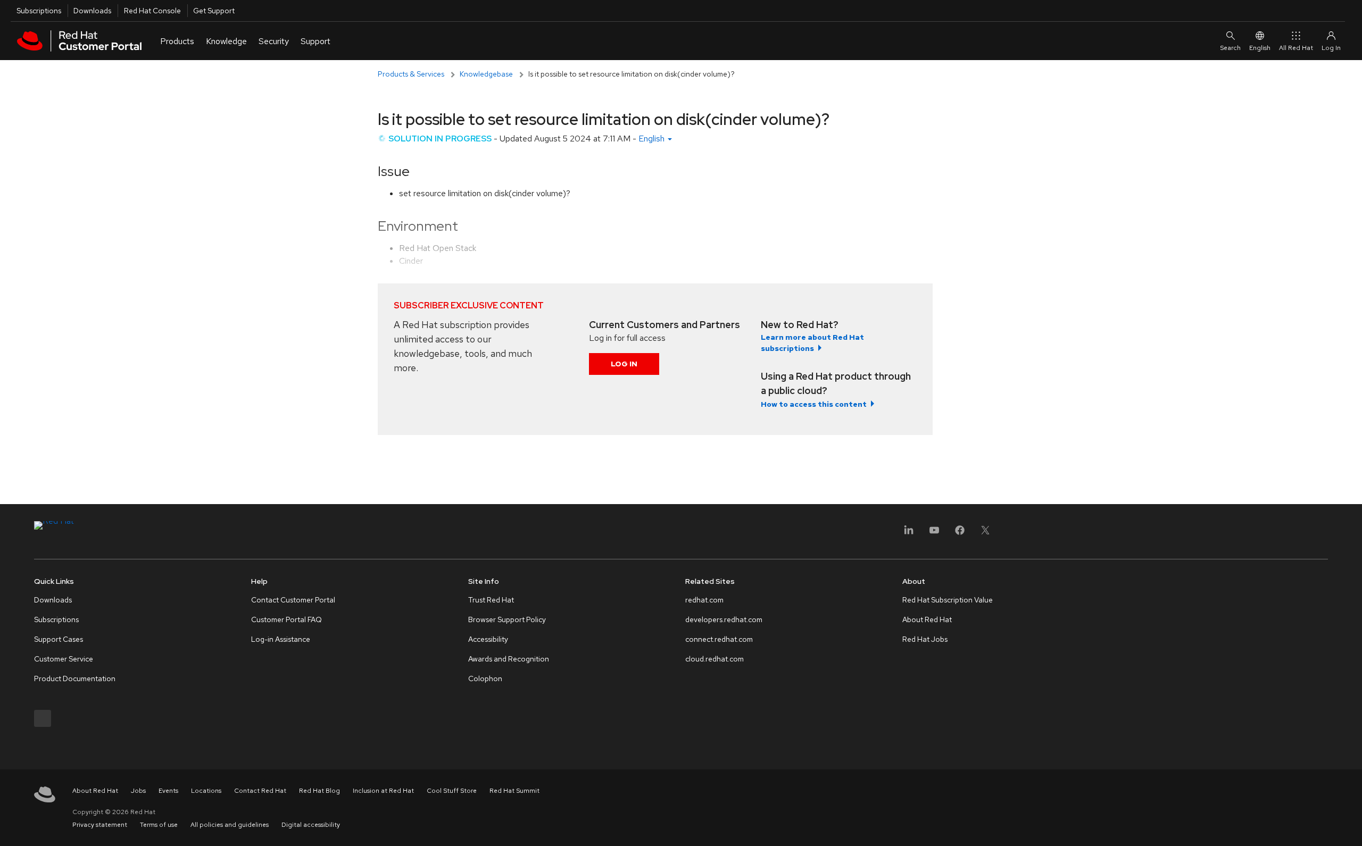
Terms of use (159, 824)
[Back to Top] (1350, 826)
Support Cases (58, 639)
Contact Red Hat (260, 790)
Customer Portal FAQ (286, 619)
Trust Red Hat (491, 600)
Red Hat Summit (514, 790)
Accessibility (488, 639)
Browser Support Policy (507, 619)
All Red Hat (1296, 48)
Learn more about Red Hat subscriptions (812, 342)
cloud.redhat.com (714, 659)
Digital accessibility (310, 824)
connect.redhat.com (719, 639)
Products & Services (411, 74)
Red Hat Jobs (925, 639)
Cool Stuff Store (452, 790)
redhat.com (704, 600)
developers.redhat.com (723, 619)
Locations (206, 790)
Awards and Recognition (508, 659)
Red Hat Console (152, 10)
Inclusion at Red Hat (383, 790)
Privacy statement (99, 824)
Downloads (92, 10)
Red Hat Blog (319, 790)
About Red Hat (927, 619)
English (1259, 48)
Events (168, 790)
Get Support (214, 10)
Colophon (485, 678)
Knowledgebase (486, 74)
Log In (624, 363)
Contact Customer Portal (293, 600)
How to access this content (814, 404)
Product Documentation (74, 678)
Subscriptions (38, 10)
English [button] (652, 138)
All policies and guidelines (229, 824)
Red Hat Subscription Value (947, 600)
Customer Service (63, 659)
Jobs (138, 790)
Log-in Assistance (280, 639)
